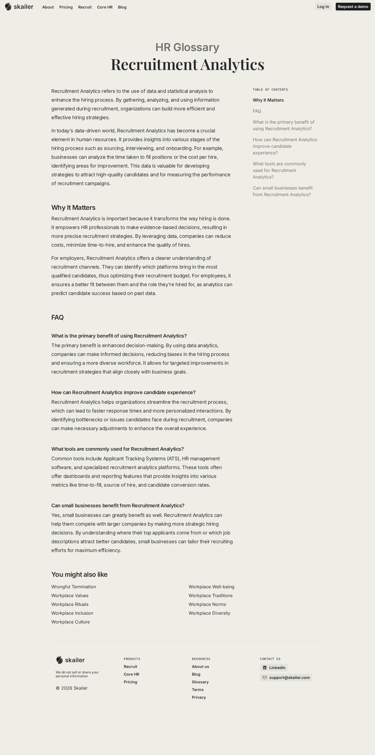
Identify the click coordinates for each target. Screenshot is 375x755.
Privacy (199, 697)
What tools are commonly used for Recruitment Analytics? (279, 170)
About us (200, 666)
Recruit (85, 7)
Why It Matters (268, 100)
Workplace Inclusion (72, 613)
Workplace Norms (207, 604)
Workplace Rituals (69, 604)
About (48, 7)
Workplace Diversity (209, 613)
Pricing (66, 7)
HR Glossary (187, 47)
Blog (122, 7)
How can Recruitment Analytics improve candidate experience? (285, 146)
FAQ (257, 111)
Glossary (200, 681)
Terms (198, 689)
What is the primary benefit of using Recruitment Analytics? (284, 125)
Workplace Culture (70, 622)
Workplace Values (69, 595)
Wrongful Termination (73, 586)
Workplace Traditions (211, 595)
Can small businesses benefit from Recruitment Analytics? (283, 191)
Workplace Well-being (211, 586)
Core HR (105, 7)
